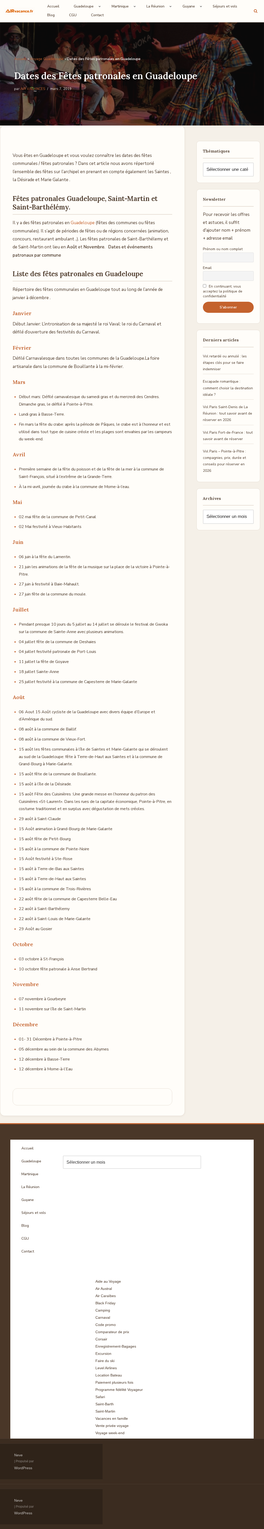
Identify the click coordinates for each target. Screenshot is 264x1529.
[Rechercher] (256, 11)
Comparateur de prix (112, 1332)
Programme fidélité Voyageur (119, 1390)
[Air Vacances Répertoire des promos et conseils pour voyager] (19, 11)
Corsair (101, 1339)
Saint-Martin (105, 1411)
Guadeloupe (83, 223)
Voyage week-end (110, 1433)
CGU (73, 15)
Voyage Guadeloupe (46, 58)
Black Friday (105, 1303)
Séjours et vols (225, 6)
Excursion (103, 1353)
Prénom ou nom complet (223, 249)
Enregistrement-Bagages (115, 1346)
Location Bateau (108, 1375)
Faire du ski (104, 1361)
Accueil (53, 6)
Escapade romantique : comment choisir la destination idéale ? (228, 388)
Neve (18, 1455)
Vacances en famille (111, 1418)
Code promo (105, 1325)
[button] (99, 6)
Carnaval (102, 1317)
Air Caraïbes (105, 1296)
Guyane (27, 1199)
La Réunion (30, 1186)
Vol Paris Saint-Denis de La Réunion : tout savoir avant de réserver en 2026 (227, 413)
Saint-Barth (104, 1404)
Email (207, 267)
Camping (102, 1310)
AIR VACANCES (32, 89)
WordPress (23, 1468)
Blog (51, 15)
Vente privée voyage (112, 1426)
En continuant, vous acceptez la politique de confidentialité (222, 291)
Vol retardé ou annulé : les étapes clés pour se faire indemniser (225, 363)
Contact (97, 15)
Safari (100, 1397)
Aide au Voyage (108, 1281)
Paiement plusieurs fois (114, 1382)
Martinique (29, 1174)
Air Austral (103, 1289)
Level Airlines (106, 1368)
